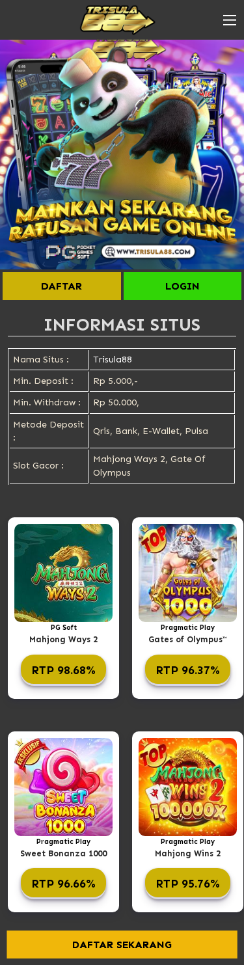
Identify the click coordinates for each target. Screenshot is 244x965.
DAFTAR (61, 286)
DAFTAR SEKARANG (122, 944)
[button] (229, 20)
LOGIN (182, 286)
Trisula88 (112, 359)
